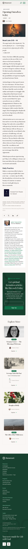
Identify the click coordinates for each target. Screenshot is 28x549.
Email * (6, 300)
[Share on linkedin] (13, 215)
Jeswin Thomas (11, 205)
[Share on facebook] (4, 215)
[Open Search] (21, 3)
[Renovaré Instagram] (8, 544)
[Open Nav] (24, 3)
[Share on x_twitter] (8, 215)
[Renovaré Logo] (7, 3)
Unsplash (18, 205)
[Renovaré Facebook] (4, 544)
